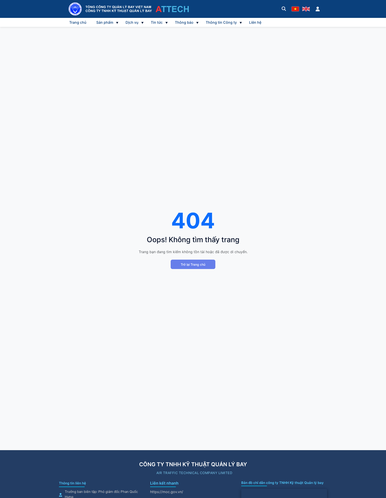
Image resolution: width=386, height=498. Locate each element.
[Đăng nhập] (318, 9)
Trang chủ (77, 22)
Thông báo (184, 22)
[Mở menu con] (117, 22)
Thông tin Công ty (221, 22)
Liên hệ (255, 22)
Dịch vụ (132, 22)
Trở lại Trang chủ (193, 264)
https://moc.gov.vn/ (166, 492)
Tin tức (157, 22)
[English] (306, 9)
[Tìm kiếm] (284, 9)
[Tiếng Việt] (295, 9)
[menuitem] (78, 22)
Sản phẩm (104, 22)
